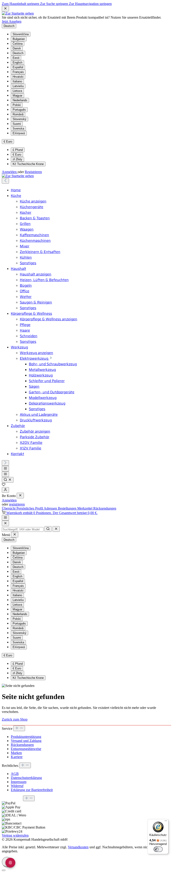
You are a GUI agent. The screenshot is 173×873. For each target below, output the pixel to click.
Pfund (18, 150)
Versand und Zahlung (26, 741)
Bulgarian (19, 39)
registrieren (17, 504)
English (17, 62)
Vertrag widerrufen (15, 835)
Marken (16, 753)
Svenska (18, 128)
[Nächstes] (5, 463)
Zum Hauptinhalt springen (21, 4)
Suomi (17, 123)
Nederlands (20, 100)
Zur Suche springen (54, 4)
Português (19, 109)
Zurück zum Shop (14, 719)
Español (18, 67)
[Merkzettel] (3, 485)
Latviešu (18, 86)
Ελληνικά (19, 133)
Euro (17, 154)
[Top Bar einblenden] (5, 518)
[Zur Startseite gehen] (18, 13)
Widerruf (17, 786)
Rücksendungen (104, 508)
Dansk (17, 48)
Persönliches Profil (30, 508)
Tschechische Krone (28, 164)
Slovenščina (21, 34)
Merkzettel (85, 508)
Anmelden (10, 172)
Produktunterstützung (26, 737)
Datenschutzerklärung (26, 778)
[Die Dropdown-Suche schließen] (56, 529)
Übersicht (9, 508)
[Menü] (5, 468)
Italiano (17, 81)
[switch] (158, 849)
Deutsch (18, 53)
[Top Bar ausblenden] (5, 8)
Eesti (16, 57)
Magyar (17, 95)
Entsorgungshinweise (26, 749)
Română (18, 114)
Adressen (51, 508)
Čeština (18, 43)
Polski (17, 105)
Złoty (17, 159)
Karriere (17, 757)
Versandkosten (78, 847)
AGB (15, 774)
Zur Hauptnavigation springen (90, 4)
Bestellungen (67, 508)
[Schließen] (3, 870)
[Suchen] (8, 480)
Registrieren (33, 172)
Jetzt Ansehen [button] (11, 21)
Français (18, 72)
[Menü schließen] (20, 495)
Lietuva (17, 90)
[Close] (5, 523)
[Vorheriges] (5, 181)
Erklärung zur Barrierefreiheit (32, 790)
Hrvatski (18, 76)
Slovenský (19, 119)
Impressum (18, 782)
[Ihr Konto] (5, 490)
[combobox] (22, 529)
